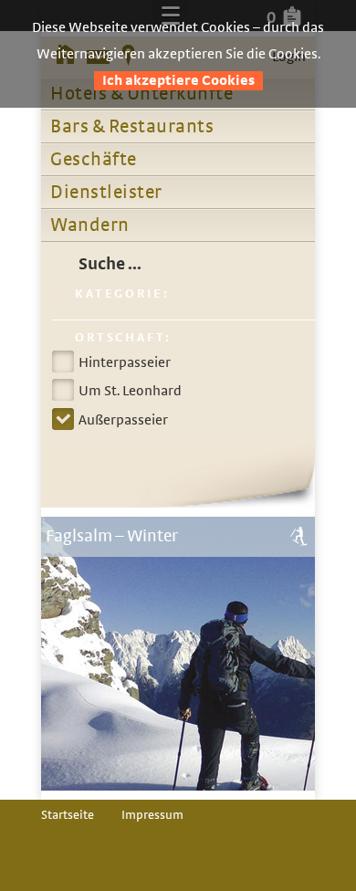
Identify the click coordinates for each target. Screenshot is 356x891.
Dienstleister (106, 192)
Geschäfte (93, 160)
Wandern (90, 225)
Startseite (67, 815)
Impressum (152, 815)
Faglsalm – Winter (112, 536)
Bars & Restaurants (132, 127)
